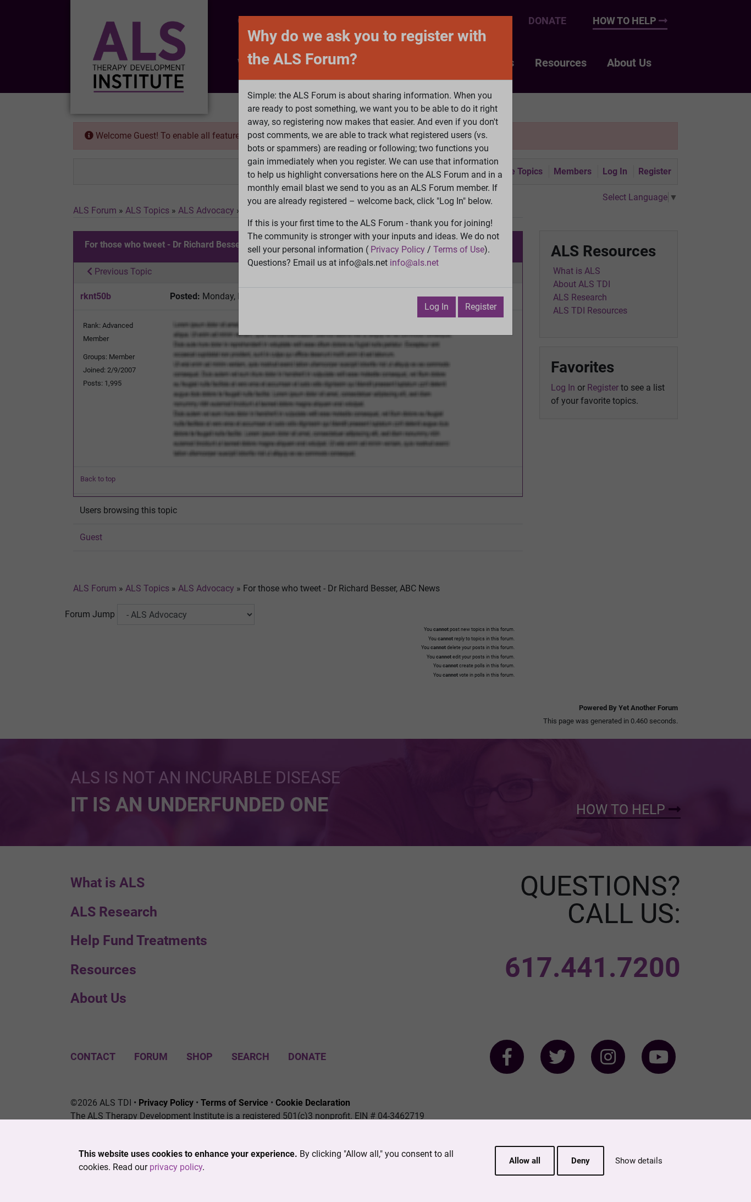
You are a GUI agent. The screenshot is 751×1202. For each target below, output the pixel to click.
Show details (638, 1161)
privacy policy (176, 1167)
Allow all (524, 1161)
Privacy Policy (398, 249)
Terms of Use (458, 249)
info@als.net (414, 262)
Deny (580, 1161)
